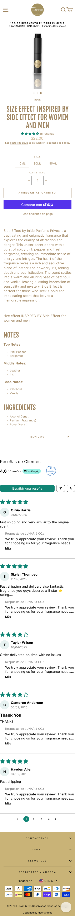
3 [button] (41, 93)
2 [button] (38, 93)
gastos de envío (19, 142)
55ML (53, 163)
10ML (22, 163)
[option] (37, 25)
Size (37, 156)
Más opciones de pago (37, 213)
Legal (37, 849)
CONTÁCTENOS (37, 838)
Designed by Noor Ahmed (37, 912)
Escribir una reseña (27, 488)
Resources (37, 860)
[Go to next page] (56, 819)
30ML (37, 163)
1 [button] (34, 93)
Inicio (37, 100)
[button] (30, 133)
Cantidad (37, 172)
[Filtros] (60, 488)
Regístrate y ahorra (37, 872)
